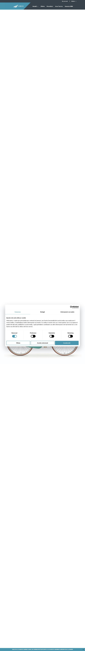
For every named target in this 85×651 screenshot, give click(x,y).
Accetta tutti (66, 343)
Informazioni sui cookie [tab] (67, 312)
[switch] (33, 336)
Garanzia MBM (69, 6)
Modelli (35, 6)
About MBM (36, 11)
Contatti (44, 11)
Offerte (43, 6)
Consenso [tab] (18, 312)
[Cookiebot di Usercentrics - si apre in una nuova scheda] (71, 307)
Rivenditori (50, 6)
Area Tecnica (59, 6)
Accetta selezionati (42, 343)
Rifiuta (18, 343)
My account (65, 1)
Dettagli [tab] (42, 312)
